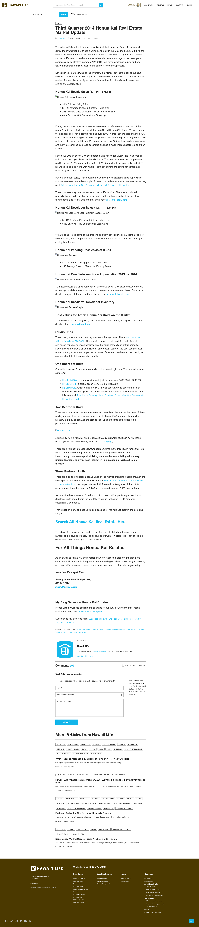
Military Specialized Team (154, 901)
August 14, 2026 (67, 847)
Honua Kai (107, 629)
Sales (75, 834)
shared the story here (116, 199)
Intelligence (138, 803)
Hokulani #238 (69, 384)
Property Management (103, 884)
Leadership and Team (152, 889)
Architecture (71, 798)
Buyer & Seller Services (153, 892)
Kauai (84, 749)
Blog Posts (89, 656)
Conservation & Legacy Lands (155, 904)
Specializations (149, 898)
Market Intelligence (133, 749)
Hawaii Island (73, 749)
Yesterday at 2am (70, 790)
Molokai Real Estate (79, 894)
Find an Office (35, 878)
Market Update (66, 632)
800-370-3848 (98, 866)
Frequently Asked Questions (152, 912)
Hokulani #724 (69, 380)
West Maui (82, 632)
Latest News (104, 829)
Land (109, 749)
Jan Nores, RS (59, 790)
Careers (146, 909)
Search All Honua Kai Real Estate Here (91, 521)
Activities (61, 744)
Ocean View (96, 754)
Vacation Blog (125, 881)
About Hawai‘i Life (151, 884)
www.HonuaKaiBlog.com (90, 611)
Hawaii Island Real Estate (80, 889)
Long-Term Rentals (102, 881)
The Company (150, 886)
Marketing (108, 808)
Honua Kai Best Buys (80, 324)
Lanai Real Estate (78, 891)
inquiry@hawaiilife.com (100, 651)
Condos (93, 629)
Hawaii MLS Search (79, 878)
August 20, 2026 (69, 821)
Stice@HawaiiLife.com (66, 586)
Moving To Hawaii (80, 754)
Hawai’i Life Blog (125, 878)
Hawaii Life (62, 38)
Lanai (101, 749)
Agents (59, 798)
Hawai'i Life (58, 766)
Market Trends (63, 754)
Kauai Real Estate (78, 881)
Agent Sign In (34, 883)
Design (130, 798)
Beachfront (86, 629)
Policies (54, 887)
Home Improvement (122, 803)
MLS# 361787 (106, 441)
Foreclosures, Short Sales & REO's (82, 803)
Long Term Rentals (78, 902)
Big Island (85, 744)
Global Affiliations (151, 907)
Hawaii (71, 775)
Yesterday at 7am (69, 766)
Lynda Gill (58, 847)
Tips (82, 834)
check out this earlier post (117, 294)
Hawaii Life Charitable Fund (154, 895)
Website (80, 656)
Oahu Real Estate (78, 884)
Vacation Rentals (102, 878)
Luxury (136, 629)
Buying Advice (109, 744)
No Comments (87, 38)
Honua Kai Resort (118, 629)
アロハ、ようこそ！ (79, 900)
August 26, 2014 (74, 38)
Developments (77, 897)
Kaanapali (129, 629)
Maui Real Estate (78, 886)
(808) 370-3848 (126, 651)
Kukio (93, 749)
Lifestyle (118, 749)
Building (96, 744)
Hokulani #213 (69, 387)
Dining (138, 798)
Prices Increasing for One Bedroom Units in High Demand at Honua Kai (95, 185)
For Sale (100, 629)
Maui (59, 23)
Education (132, 744)
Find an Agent (148, 878)
